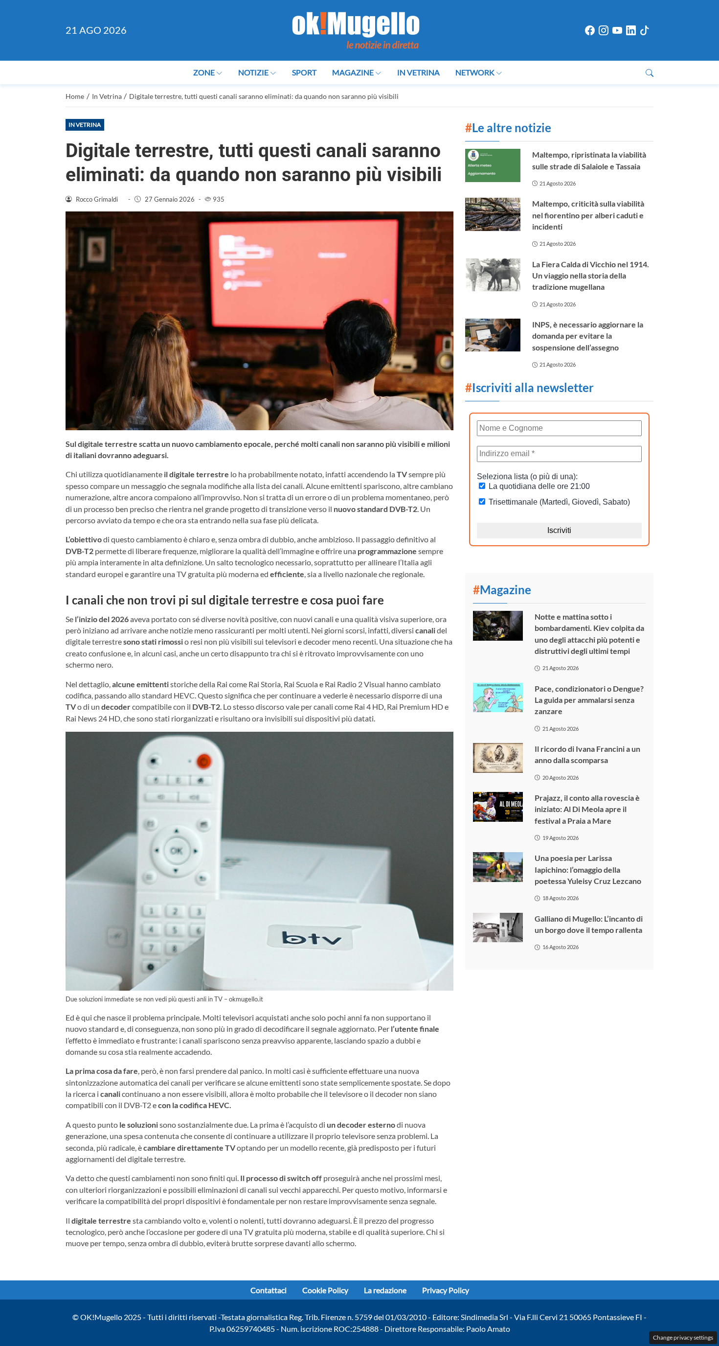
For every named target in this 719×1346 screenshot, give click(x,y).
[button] (649, 72)
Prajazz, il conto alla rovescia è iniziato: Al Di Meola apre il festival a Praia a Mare (587, 809)
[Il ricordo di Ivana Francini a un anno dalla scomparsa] (498, 758)
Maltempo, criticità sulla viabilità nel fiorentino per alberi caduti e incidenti (588, 215)
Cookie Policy (325, 1290)
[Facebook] (590, 30)
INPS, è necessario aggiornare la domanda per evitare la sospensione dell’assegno (587, 336)
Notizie (253, 72)
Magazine (353, 72)
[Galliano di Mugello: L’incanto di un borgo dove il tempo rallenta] (498, 928)
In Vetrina (418, 72)
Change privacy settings (683, 1337)
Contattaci (268, 1290)
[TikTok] (645, 30)
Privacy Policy (445, 1290)
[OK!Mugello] (356, 29)
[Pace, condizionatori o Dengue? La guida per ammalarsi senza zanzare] (498, 698)
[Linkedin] (631, 30)
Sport (304, 72)
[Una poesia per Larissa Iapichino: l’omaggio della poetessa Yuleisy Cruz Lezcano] (498, 867)
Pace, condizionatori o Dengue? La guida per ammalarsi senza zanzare (589, 700)
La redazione (385, 1290)
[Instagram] (603, 30)
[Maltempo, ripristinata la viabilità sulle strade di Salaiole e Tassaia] (492, 165)
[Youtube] (617, 30)
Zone (204, 72)
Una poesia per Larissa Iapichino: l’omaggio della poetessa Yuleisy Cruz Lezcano (588, 869)
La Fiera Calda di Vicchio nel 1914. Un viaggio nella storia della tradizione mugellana (590, 275)
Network (474, 72)
